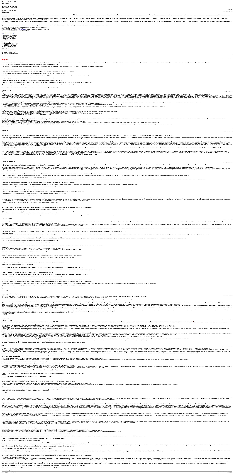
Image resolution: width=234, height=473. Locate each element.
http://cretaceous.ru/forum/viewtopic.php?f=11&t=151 (10, 7)
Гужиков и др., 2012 (105, 413)
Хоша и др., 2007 (182, 405)
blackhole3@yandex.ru (31, 29)
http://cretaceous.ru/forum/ (6, 3)
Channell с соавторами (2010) (154, 459)
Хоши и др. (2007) (160, 407)
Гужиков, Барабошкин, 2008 (31, 407)
